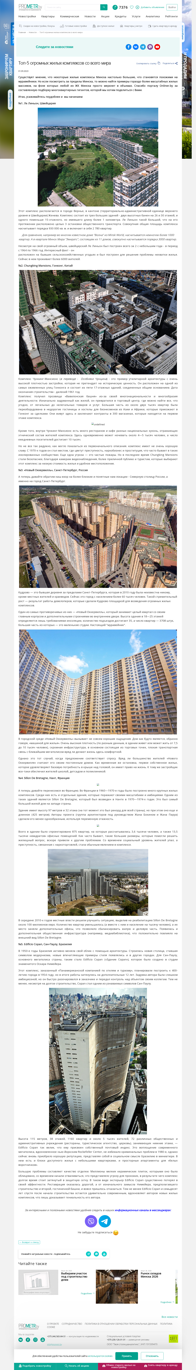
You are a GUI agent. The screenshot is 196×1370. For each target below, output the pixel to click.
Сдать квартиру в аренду (165, 26)
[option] (58, 1282)
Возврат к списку (30, 1242)
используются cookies (100, 1356)
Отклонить (152, 1356)
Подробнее (86, 1293)
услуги (136, 16)
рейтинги (171, 16)
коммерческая (69, 16)
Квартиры (48, 16)
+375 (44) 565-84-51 (73, 1336)
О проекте (53, 1323)
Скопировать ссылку (146, 63)
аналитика (153, 16)
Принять (127, 1356)
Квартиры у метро (133, 26)
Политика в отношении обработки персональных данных (121, 1323)
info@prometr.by (54, 1344)
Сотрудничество (72, 1323)
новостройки (27, 16)
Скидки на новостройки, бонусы (39, 26)
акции (105, 16)
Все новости (170, 1317)
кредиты (120, 16)
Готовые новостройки (76, 26)
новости (90, 16)
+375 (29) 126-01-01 (128, 1339)
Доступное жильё (105, 26)
